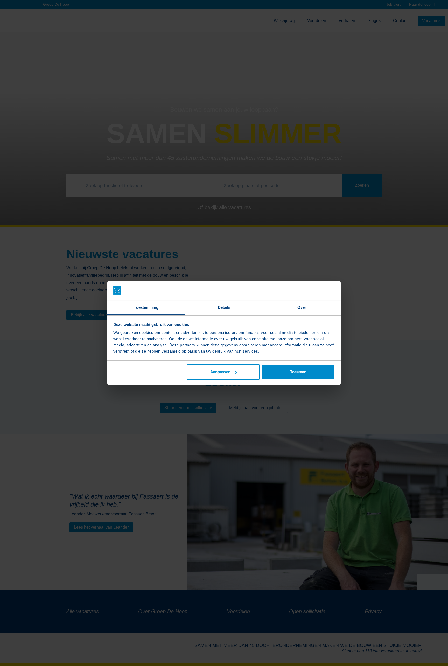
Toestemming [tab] (146, 307)
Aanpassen (220, 372)
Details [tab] (224, 307)
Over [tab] (301, 307)
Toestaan (298, 372)
